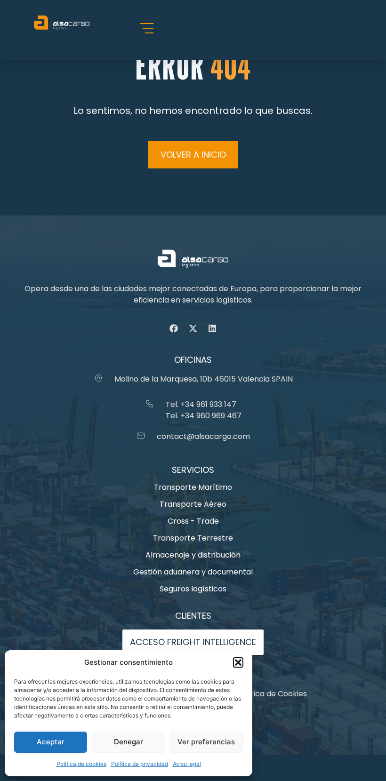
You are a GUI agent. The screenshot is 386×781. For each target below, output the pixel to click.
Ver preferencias (206, 741)
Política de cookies (81, 763)
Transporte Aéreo (193, 504)
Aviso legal (187, 763)
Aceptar (50, 741)
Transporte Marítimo (193, 487)
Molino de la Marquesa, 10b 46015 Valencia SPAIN (203, 379)
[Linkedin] (212, 328)
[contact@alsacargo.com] (140, 435)
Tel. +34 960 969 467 (203, 415)
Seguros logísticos (193, 588)
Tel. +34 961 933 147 (201, 404)
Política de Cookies (272, 693)
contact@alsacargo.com (203, 436)
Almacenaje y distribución (193, 555)
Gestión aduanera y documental (193, 571)
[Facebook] (173, 328)
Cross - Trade (193, 521)
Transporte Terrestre (193, 538)
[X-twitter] (193, 328)
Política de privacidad (139, 763)
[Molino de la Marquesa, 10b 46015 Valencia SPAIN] (98, 378)
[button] (238, 662)
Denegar (128, 741)
